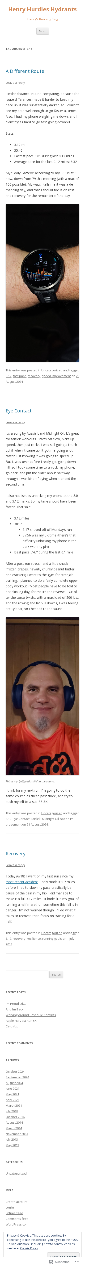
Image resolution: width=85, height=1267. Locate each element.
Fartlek (36, 819)
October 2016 (15, 1117)
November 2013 (17, 1134)
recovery (34, 376)
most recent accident (22, 882)
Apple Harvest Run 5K (21, 1020)
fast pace (19, 376)
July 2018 (12, 1111)
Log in (10, 1207)
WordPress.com (17, 1224)
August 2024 (14, 1083)
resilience (34, 938)
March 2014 (14, 1128)
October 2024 (15, 1071)
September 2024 (17, 1077)
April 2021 (12, 1100)
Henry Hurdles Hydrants (42, 9)
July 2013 (12, 1139)
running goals (52, 938)
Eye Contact (19, 410)
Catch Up (12, 1026)
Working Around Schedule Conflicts (31, 1015)
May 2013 (12, 1145)
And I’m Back (14, 1009)
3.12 (8, 376)
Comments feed (17, 1219)
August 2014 (14, 1122)
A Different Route (25, 71)
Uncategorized (51, 370)
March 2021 (14, 1105)
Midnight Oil (50, 819)
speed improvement (56, 376)
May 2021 (12, 1094)
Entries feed (14, 1213)
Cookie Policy (29, 1248)
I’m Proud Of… (16, 1003)
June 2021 (12, 1088)
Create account (16, 1202)
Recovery (16, 853)
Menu (42, 31)
